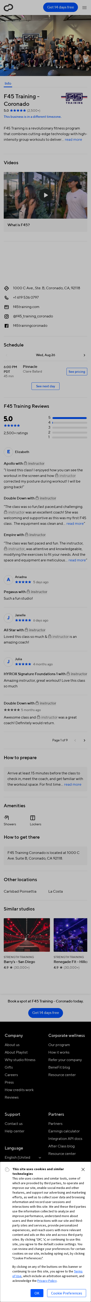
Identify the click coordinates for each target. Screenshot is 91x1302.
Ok (37, 1293)
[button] (83, 1169)
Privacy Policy (47, 1281)
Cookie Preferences (66, 1293)
